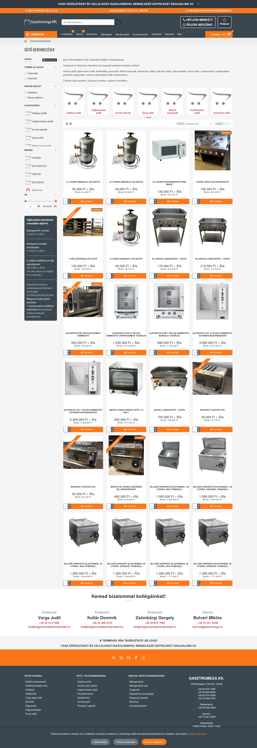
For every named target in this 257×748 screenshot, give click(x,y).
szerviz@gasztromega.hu (207, 627)
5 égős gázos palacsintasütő (212, 182)
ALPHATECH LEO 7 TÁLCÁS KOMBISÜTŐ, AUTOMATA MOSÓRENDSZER (83, 411)
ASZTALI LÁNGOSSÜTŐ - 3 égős (169, 410)
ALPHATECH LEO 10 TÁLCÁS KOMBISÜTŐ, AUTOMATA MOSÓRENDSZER (212, 334)
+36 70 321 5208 (208, 623)
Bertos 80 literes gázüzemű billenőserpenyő (126, 488)
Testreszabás (100, 741)
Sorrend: (180, 123)
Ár (25, 194)
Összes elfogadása (154, 741)
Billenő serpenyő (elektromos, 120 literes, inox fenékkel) (169, 488)
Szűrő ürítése (50, 60)
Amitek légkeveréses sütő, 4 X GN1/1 (126, 411)
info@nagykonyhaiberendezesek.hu (49, 627)
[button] (145, 117)
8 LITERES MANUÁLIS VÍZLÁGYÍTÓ (126, 259)
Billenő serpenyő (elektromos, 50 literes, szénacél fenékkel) (126, 565)
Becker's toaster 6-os (83, 487)
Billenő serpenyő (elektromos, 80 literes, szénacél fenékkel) (212, 565)
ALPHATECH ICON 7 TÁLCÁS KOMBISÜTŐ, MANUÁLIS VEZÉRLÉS (169, 334)
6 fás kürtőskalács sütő (83, 259)
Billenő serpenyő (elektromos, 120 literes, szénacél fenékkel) (212, 488)
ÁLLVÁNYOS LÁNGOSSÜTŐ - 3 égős (169, 259)
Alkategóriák (32, 105)
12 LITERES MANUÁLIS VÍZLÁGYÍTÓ (83, 182)
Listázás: (219, 123)
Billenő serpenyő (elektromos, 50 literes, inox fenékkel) (83, 565)
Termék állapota (33, 67)
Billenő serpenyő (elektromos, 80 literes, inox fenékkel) (169, 565)
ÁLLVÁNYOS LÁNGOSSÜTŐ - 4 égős (212, 259)
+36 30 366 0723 (102, 623)
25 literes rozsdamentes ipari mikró (169, 183)
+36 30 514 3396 (49, 623)
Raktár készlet (33, 86)
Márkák (28, 150)
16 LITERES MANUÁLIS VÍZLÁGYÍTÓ (126, 182)
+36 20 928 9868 (207, 692)
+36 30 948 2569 (207, 707)
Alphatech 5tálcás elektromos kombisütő (83, 334)
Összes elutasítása (125, 741)
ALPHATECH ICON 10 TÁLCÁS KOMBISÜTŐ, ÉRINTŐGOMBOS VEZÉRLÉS (126, 334)
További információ (197, 733)
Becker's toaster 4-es (212, 410)
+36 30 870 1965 (155, 623)
